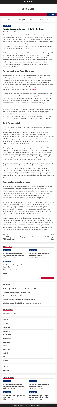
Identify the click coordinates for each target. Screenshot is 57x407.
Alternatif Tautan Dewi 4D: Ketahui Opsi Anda (42, 237)
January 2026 (6, 331)
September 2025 (7, 346)
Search (5, 274)
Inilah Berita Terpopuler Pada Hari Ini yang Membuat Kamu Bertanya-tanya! (22, 303)
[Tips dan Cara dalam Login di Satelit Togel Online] (15, 261)
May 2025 (5, 360)
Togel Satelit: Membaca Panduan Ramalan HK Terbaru (39, 254)
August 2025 (6, 349)
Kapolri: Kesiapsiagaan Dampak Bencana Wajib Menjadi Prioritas (19, 299)
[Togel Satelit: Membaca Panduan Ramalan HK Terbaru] (41, 250)
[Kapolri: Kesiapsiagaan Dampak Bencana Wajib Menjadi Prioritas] (41, 392)
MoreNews (34, 405)
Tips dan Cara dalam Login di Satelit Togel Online (14, 266)
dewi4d (34, 89)
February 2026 (6, 327)
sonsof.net (28, 8)
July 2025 (5, 353)
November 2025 (7, 338)
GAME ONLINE (7, 25)
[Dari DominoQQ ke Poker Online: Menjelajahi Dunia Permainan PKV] (15, 250)
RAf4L (4, 31)
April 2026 (5, 324)
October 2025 (6, 342)
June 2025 (5, 357)
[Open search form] (45, 14)
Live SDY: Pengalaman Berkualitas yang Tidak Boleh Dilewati (14, 237)
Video (53, 14)
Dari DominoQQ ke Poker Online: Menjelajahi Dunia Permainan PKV (13, 254)
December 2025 (7, 335)
